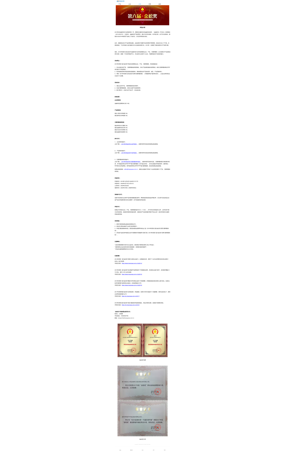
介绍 (140, 4)
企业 (130, 4)
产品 (120, 4)
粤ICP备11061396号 (146, 444)
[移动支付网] (120, 1)
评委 (150, 4)
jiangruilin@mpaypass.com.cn (126, 318)
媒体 (160, 4)
